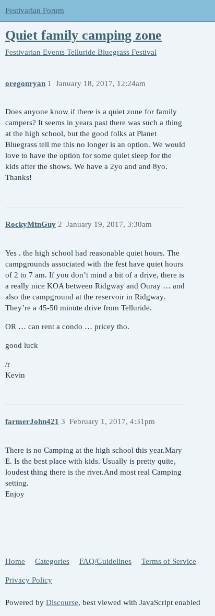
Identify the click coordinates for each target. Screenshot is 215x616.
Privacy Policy (28, 580)
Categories (52, 561)
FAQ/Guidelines (105, 561)
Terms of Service (168, 561)
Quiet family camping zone (83, 35)
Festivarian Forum (34, 10)
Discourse (62, 602)
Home (15, 561)
